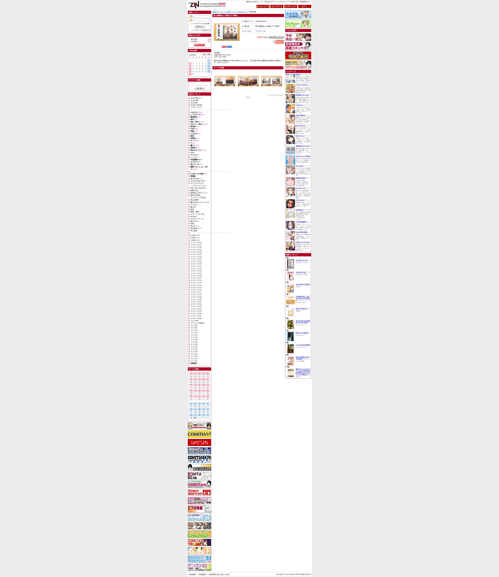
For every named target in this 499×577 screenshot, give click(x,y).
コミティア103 (196, 311)
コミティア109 (196, 297)
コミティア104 (196, 309)
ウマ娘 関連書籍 (301, 222)
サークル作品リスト (240, 12)
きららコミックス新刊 (303, 156)
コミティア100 (196, 318)
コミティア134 (196, 242)
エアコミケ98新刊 (197, 323)
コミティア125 (196, 259)
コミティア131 (196, 245)
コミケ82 (194, 359)
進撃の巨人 (195, 190)
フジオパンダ (260, 31)
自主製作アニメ (196, 228)
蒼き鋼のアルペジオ (302, 95)
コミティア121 (196, 269)
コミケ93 (194, 333)
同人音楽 (194, 231)
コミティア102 (196, 314)
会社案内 (192, 574)
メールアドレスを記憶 (200, 23)
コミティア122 (196, 266)
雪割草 (298, 74)
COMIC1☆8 (195, 235)
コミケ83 (194, 356)
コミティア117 (196, 278)
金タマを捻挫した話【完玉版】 (302, 358)
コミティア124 (196, 261)
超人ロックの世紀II (302, 333)
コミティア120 (196, 271)
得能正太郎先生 (301, 178)
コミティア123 (196, 264)
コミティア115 (196, 283)
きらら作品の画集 (301, 232)
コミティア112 (196, 290)
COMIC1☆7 (195, 238)
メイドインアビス (301, 84)
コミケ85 (194, 351)
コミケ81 (194, 361)
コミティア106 (196, 304)
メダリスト (299, 105)
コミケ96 (194, 325)
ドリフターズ (300, 200)
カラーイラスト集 (197, 214)
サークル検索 (226, 12)
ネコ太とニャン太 (301, 260)
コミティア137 (196, 107)
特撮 (192, 223)
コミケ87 (194, 347)
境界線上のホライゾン (199, 193)
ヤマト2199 (299, 166)
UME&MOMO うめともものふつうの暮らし (303, 298)
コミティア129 (196, 250)
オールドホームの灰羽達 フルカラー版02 (303, 321)
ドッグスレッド (301, 188)
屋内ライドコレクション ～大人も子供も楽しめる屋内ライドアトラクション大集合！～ (303, 371)
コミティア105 (196, 306)
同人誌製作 (195, 200)
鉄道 (192, 209)
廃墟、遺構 (195, 212)
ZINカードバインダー (303, 242)
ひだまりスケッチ (197, 219)
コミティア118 (196, 276)
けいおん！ (195, 205)
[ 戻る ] (248, 97)
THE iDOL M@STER (198, 188)
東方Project (195, 221)
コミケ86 (194, 349)
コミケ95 (194, 328)
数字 (195, 418)
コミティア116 (196, 280)
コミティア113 (196, 287)
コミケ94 (194, 330)
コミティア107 (196, 302)
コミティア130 (196, 247)
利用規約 (202, 574)
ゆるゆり (194, 216)
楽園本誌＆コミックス (303, 146)
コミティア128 (196, 252)
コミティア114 (196, 285)
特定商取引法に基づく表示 (219, 574)
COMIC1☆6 (195, 240)
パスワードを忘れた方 (201, 30)
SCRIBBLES (299, 210)
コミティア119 (196, 273)
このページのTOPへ (276, 95)
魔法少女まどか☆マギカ (200, 202)
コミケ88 (194, 344)
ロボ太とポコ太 (301, 272)
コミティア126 (196, 257)
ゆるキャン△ (300, 136)
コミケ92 (194, 335)
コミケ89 (194, 342)
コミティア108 (196, 299)
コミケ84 (194, 354)
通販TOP (215, 12)
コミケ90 (194, 340)
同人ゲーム (195, 226)
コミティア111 (196, 292)
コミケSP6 (194, 321)
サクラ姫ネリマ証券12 (303, 284)
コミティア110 (196, 295)
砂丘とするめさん (301, 308)
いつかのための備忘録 (303, 345)
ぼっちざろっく (301, 125)
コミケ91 (194, 337)
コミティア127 (196, 254)
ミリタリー (195, 157)
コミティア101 (196, 316)
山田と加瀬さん (301, 115)
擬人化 (193, 207)
